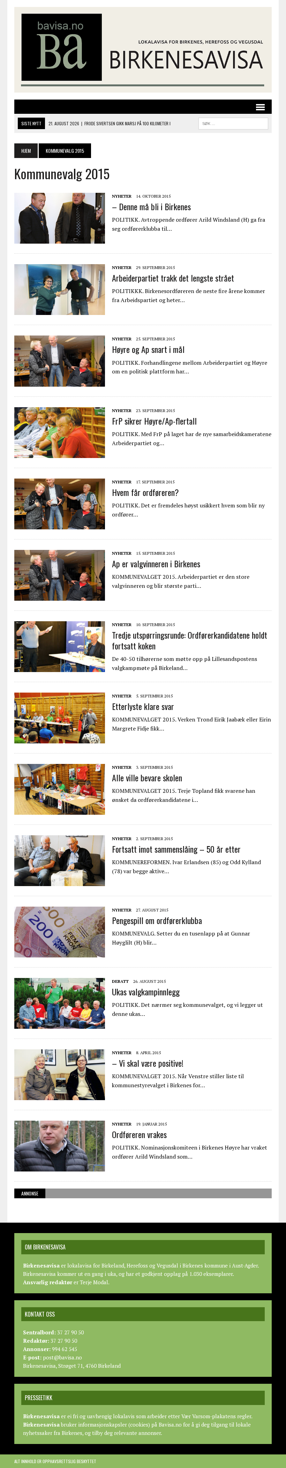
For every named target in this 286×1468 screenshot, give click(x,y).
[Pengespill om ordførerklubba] (59, 952)
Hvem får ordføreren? (145, 492)
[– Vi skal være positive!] (59, 1095)
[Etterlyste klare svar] (59, 738)
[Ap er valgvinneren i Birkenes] (59, 596)
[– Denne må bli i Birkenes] (59, 239)
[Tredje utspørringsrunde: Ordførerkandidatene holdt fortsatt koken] (59, 667)
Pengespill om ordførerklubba (157, 920)
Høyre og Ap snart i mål (148, 349)
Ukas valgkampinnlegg (146, 991)
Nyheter (121, 196)
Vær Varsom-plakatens (208, 1416)
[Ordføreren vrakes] (59, 1166)
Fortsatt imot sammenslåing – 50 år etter (176, 849)
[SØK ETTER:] (233, 122)
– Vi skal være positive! (147, 1063)
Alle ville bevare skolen (147, 777)
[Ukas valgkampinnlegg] (59, 1024)
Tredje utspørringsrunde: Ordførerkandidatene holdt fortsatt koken (189, 640)
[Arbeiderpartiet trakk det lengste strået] (59, 310)
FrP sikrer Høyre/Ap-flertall (154, 421)
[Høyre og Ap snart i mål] (59, 382)
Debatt (120, 981)
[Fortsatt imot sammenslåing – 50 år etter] (59, 881)
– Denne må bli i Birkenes (151, 206)
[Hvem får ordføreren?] (59, 524)
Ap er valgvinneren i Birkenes (156, 563)
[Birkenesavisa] (143, 50)
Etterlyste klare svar (143, 706)
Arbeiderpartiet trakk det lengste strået (173, 277)
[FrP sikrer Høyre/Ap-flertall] (59, 453)
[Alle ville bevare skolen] (59, 810)
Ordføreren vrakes (139, 1134)
